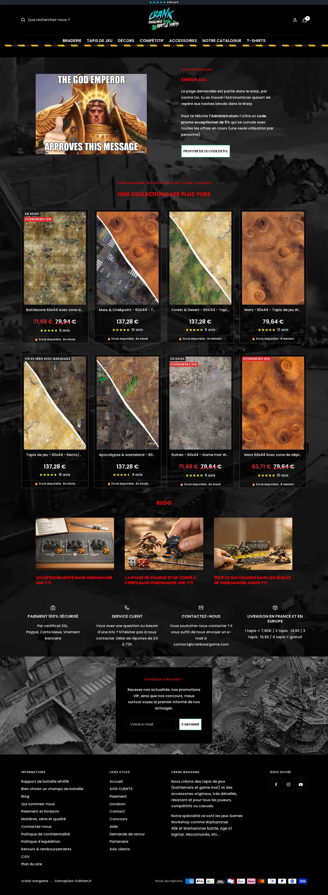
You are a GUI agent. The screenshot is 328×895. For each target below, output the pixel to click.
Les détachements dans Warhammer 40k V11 (74, 580)
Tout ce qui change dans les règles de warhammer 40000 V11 (252, 580)
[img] (164, 2)
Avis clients (120, 849)
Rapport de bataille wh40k (45, 781)
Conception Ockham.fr (73, 881)
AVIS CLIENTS (121, 788)
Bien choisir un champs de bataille (52, 788)
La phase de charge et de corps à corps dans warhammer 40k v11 (160, 580)
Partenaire (119, 841)
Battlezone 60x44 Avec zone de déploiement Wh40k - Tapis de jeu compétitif (57, 309)
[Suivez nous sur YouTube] (301, 784)
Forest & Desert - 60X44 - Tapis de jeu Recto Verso (203, 309)
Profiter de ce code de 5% (205, 151)
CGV (25, 856)
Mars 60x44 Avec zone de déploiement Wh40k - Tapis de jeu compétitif (275, 454)
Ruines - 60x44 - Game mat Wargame (203, 454)
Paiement (118, 796)
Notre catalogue (221, 40)
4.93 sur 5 (173, 2)
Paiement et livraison (40, 811)
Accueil (116, 781)
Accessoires (183, 40)
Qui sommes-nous (38, 804)
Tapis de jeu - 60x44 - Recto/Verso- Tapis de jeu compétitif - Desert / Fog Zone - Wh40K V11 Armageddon (57, 454)
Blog (25, 796)
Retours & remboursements (46, 849)
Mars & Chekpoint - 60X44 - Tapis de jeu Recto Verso (130, 309)
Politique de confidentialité (45, 834)
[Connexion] (295, 20)
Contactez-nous (36, 826)
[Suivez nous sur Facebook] (276, 784)
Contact (117, 811)
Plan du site (31, 864)
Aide (114, 826)
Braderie (72, 40)
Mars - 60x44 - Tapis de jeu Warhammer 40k (275, 309)
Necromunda (198, 834)
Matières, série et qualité (43, 819)
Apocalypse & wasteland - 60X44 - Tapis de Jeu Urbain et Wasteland (130, 454)
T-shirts (256, 40)
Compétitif (152, 40)
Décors (126, 40)
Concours (118, 819)
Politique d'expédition (40, 841)
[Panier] (304, 20)
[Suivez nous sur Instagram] (288, 784)
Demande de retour (127, 834)
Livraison (117, 804)
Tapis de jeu (99, 40)
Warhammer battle (200, 828)
